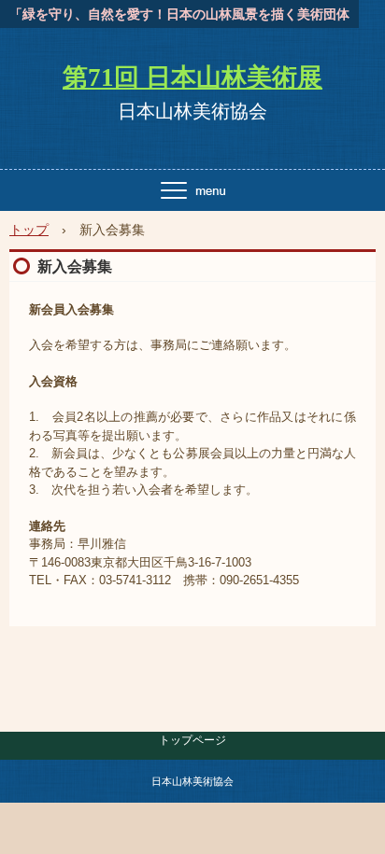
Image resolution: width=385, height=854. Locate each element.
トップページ (192, 740)
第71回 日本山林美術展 (192, 77)
